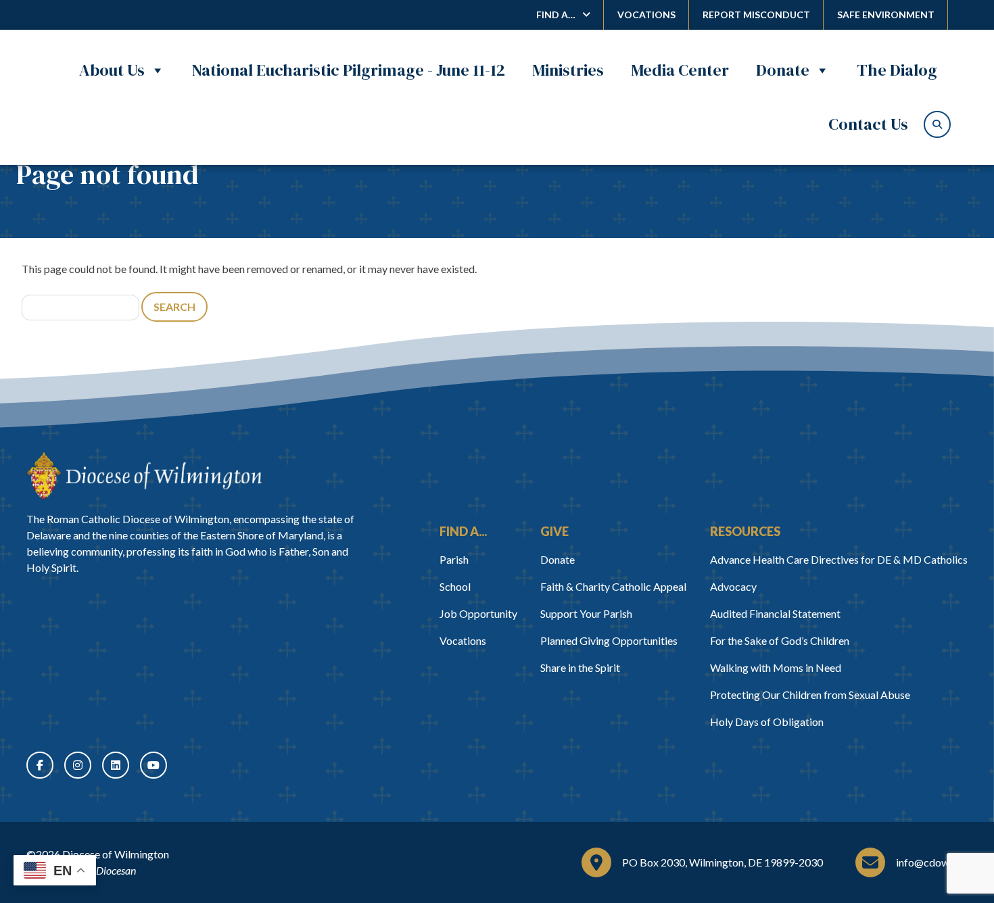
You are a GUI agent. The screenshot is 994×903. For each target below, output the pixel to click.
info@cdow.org (932, 862)
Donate (782, 70)
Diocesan (116, 870)
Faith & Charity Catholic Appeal (613, 586)
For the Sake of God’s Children (779, 640)
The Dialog (897, 70)
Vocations (646, 14)
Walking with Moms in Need (775, 667)
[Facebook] (39, 765)
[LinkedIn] (115, 765)
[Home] (144, 476)
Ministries (568, 70)
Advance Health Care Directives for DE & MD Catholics (839, 559)
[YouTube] (153, 765)
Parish (454, 559)
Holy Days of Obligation (767, 721)
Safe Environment (885, 14)
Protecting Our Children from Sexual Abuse (810, 694)
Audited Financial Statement (775, 613)
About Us (112, 70)
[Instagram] (77, 765)
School (455, 586)
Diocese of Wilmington (115, 854)
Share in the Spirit (580, 667)
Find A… (555, 14)
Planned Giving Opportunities (609, 640)
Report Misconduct (756, 14)
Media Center (680, 70)
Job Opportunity (478, 613)
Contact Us (868, 124)
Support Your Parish (586, 613)
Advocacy (733, 586)
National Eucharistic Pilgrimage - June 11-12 (348, 70)
